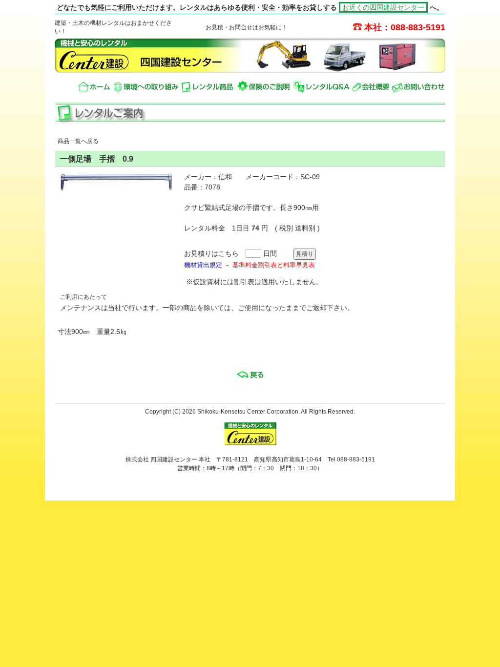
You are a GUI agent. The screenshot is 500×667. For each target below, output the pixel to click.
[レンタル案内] (208, 87)
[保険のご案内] (264, 87)
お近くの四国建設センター (383, 7)
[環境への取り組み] (146, 87)
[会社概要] (371, 87)
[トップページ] (94, 87)
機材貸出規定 (203, 265)
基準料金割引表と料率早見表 (273, 265)
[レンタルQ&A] (321, 87)
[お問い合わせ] (418, 87)
